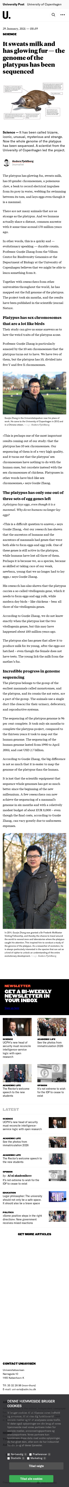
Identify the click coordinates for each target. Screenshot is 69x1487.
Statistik (17, 1458)
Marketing (38, 1458)
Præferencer (41, 1454)
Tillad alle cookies (31, 1478)
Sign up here (12, 1008)
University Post (13, 4)
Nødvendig (18, 1454)
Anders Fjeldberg (22, 161)
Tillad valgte (36, 1466)
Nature (8, 308)
